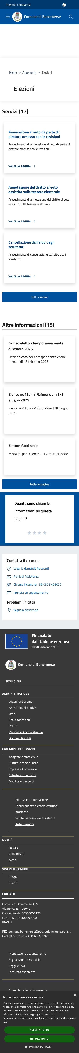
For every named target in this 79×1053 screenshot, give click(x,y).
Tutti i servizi (39, 297)
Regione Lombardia (18, 4)
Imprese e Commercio (23, 769)
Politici (13, 726)
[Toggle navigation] (7, 16)
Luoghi (13, 877)
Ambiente (21, 812)
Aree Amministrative (22, 707)
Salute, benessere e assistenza (35, 818)
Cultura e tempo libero (23, 763)
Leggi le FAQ (17, 965)
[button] (39, 1047)
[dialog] (39, 1022)
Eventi (13, 883)
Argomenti (29, 72)
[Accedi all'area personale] (64, 4)
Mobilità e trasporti (21, 781)
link (5, 1021)
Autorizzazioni (24, 824)
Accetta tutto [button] (39, 1029)
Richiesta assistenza (22, 972)
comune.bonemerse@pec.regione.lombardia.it (40, 931)
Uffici (12, 713)
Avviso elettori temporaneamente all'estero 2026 (35, 346)
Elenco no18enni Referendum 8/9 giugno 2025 (35, 397)
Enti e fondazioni (20, 720)
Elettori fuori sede (23, 446)
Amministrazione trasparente (28, 990)
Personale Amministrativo (26, 732)
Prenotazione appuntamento (27, 953)
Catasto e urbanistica (22, 775)
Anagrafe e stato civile (23, 756)
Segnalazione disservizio (24, 959)
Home (13, 72)
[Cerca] (71, 16)
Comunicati (16, 853)
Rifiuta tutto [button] (39, 1038)
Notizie (13, 847)
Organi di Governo (20, 701)
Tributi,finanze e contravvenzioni (36, 805)
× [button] (74, 995)
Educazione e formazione (31, 799)
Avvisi (13, 859)
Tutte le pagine (39, 484)
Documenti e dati (20, 738)
